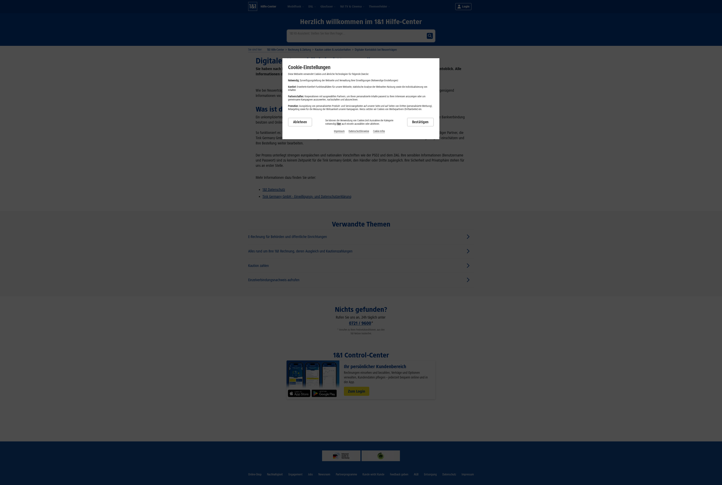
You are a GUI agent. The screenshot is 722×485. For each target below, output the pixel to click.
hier (339, 123)
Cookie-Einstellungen (309, 67)
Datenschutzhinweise (359, 131)
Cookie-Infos (379, 131)
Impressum (339, 131)
